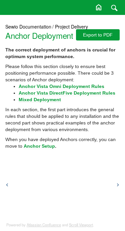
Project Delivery (71, 26)
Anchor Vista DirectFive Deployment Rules (67, 93)
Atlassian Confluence (44, 224)
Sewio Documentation (28, 26)
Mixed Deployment (40, 99)
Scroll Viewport (81, 224)
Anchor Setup (39, 146)
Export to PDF (98, 35)
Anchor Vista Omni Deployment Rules (61, 86)
